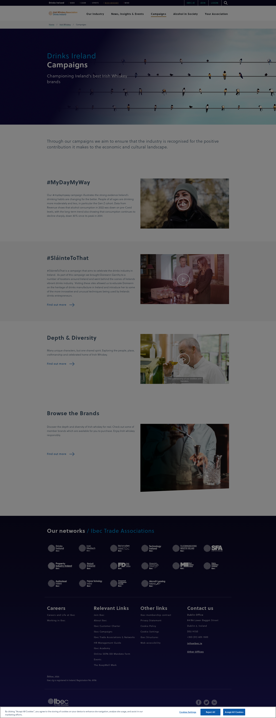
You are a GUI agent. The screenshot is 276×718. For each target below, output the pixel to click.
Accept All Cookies (234, 712)
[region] (138, 712)
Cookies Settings (187, 712)
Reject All (210, 712)
